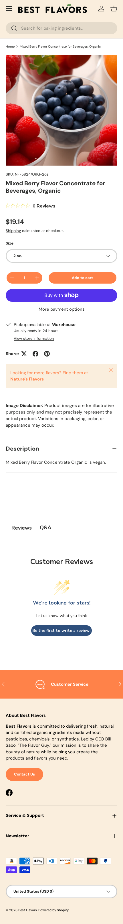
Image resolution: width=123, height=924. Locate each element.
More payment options (62, 309)
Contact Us (24, 774)
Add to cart (82, 277)
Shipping (13, 230)
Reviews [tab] (21, 527)
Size (9, 243)
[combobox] (61, 28)
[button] (114, 8)
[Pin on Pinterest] (47, 353)
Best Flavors (27, 910)
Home (10, 46)
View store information (34, 338)
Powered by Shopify (53, 910)
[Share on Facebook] (35, 353)
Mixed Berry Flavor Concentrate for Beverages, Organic (60, 46)
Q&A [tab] (45, 527)
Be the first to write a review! (61, 630)
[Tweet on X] (24, 353)
